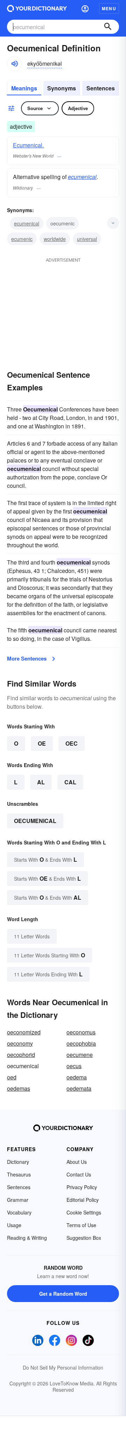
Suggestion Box (83, 1237)
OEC (71, 743)
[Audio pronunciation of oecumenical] (14, 63)
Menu (109, 8)
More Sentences (27, 658)
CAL (70, 782)
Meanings (24, 88)
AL (41, 782)
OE (42, 743)
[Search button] (107, 26)
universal (87, 238)
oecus (74, 1066)
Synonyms (61, 88)
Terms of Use (81, 1225)
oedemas (18, 1088)
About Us (76, 1161)
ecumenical (82, 177)
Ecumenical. (28, 145)
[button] (85, 8)
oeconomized (24, 1032)
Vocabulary (19, 1212)
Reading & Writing (27, 1237)
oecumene (79, 1055)
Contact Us (78, 1174)
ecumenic (22, 238)
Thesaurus (19, 1174)
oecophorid (21, 1055)
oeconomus (81, 1032)
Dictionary (18, 1161)
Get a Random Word (63, 1293)
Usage (14, 1225)
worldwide (55, 238)
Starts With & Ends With (45, 859)
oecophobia (81, 1043)
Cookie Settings (83, 1212)
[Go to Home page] (37, 8)
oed (11, 1077)
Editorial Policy (82, 1199)
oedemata (78, 1088)
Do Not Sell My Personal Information (63, 1367)
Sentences (100, 88)
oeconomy (20, 1043)
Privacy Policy (81, 1187)
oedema (76, 1077)
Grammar (17, 1199)
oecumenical (35, 821)
